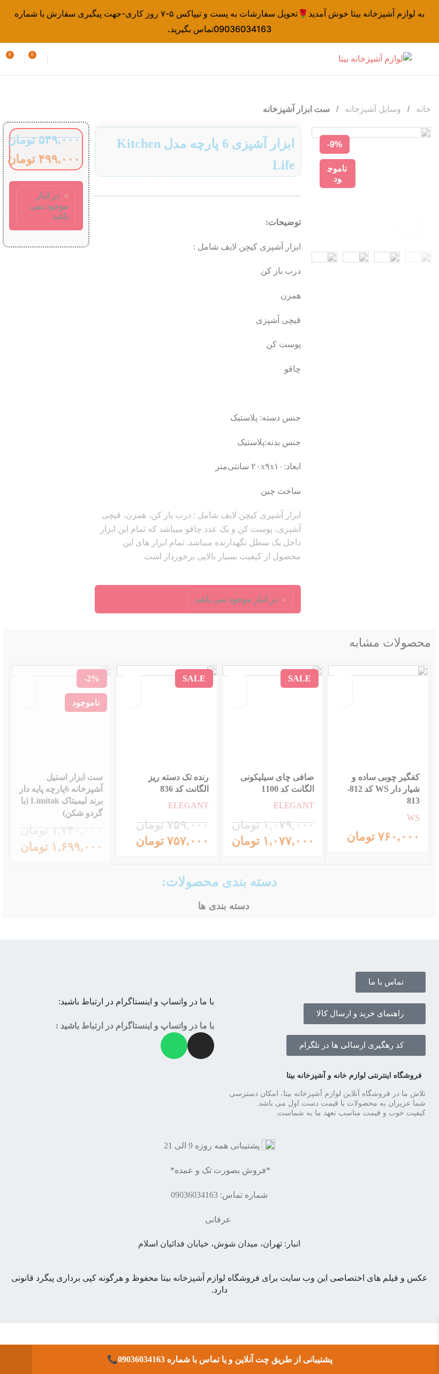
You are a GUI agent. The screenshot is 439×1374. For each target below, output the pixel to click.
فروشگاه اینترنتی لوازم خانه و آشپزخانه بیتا (354, 1075)
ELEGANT (294, 805)
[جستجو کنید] (219, 59)
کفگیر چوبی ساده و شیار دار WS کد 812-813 (383, 789)
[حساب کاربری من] (57, 59)
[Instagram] (200, 1045)
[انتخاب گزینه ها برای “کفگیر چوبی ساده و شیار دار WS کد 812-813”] (343, 680)
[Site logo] (375, 58)
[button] (237, 680)
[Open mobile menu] (426, 59)
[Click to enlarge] (411, 226)
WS (413, 817)
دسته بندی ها (223, 906)
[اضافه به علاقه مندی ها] (343, 698)
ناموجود (26, 680)
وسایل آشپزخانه (372, 109)
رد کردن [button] (16, 1359)
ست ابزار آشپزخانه (296, 109)
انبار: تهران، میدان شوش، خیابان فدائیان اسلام (219, 1243)
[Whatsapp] (174, 1045)
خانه (422, 109)
